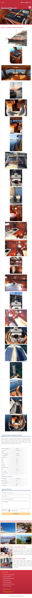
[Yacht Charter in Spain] (8, 539)
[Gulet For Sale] (24, 527)
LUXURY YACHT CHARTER (9, 574)
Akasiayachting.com (9, 8)
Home (23, 2)
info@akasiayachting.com (8, 591)
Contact (29, 2)
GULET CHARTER (7, 576)
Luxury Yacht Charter (19, 547)
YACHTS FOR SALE (7, 582)
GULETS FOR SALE (7, 586)
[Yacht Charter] (8, 527)
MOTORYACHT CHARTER (8, 578)
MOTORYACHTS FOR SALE (8, 584)
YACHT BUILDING (6, 580)
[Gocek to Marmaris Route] (24, 539)
